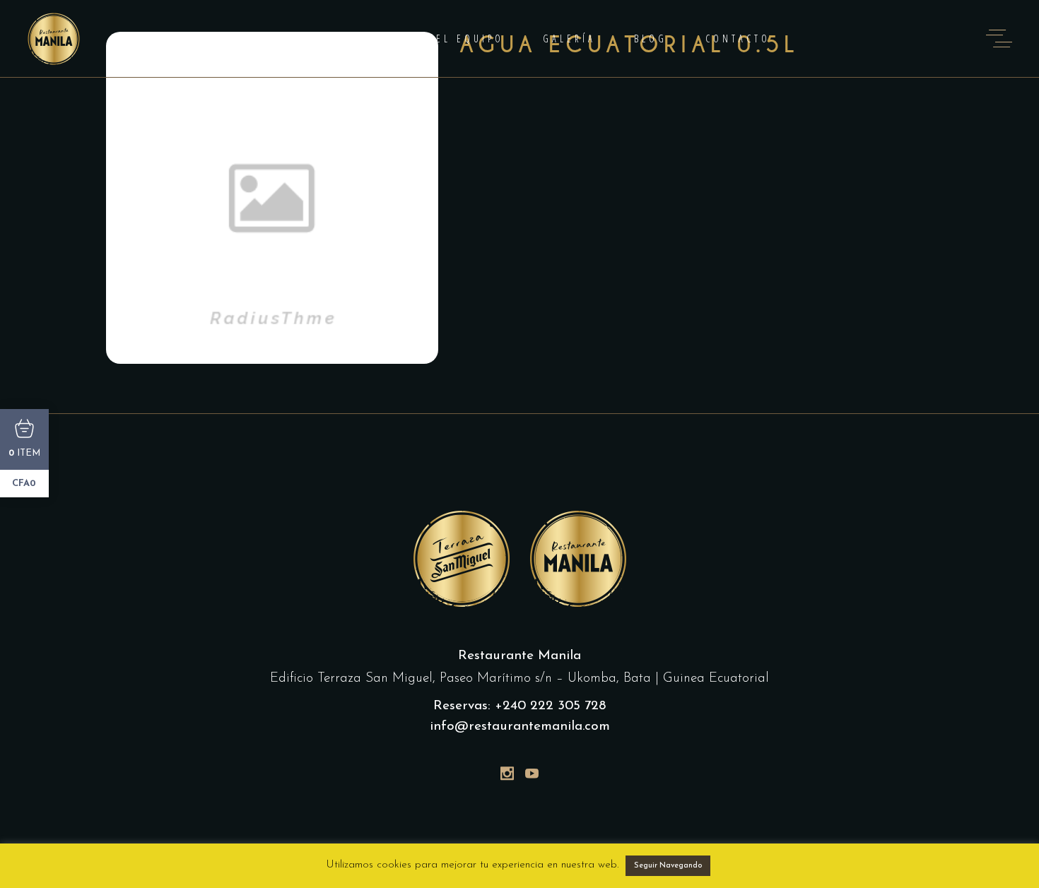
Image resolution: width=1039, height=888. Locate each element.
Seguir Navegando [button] (668, 866)
